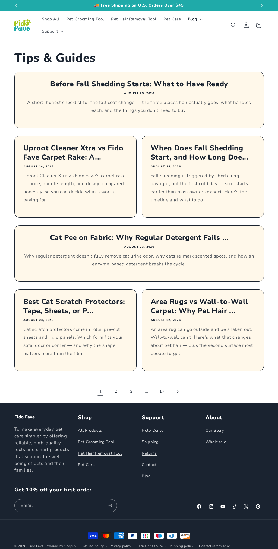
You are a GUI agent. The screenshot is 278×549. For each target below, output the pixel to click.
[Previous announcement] (16, 5)
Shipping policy (181, 546)
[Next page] (177, 391)
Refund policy (93, 546)
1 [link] (100, 391)
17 (162, 391)
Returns (149, 453)
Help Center (153, 430)
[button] (194, 19)
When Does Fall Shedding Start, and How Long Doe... (199, 153)
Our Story (215, 430)
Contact (149, 464)
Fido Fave (35, 546)
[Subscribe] (110, 505)
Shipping (150, 442)
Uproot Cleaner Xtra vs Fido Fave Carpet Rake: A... (73, 153)
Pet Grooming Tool (96, 442)
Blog (146, 476)
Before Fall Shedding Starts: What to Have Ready (139, 84)
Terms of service (150, 546)
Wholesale (216, 442)
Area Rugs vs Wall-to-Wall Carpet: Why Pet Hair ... (199, 306)
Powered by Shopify (61, 546)
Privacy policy (120, 546)
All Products (90, 430)
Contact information (215, 546)
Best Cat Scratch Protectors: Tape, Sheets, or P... (74, 306)
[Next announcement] (262, 5)
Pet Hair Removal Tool (100, 453)
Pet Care (86, 464)
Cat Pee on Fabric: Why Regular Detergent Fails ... (139, 237)
